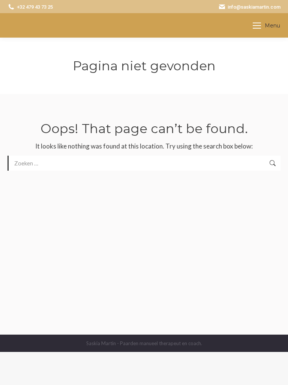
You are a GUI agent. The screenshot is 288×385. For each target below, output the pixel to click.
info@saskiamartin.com (254, 7)
